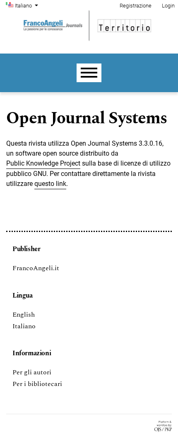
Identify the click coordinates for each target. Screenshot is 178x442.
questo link (50, 184)
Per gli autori (31, 372)
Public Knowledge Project (43, 163)
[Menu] (89, 72)
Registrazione (136, 5)
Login (168, 5)
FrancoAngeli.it (35, 268)
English (23, 315)
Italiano (24, 326)
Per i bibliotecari (37, 384)
